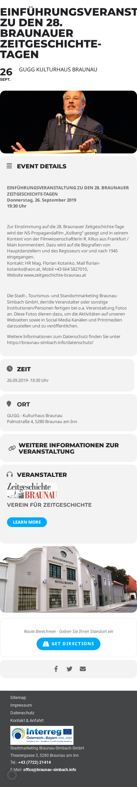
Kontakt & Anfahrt (27, 721)
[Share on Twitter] (69, 669)
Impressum (21, 705)
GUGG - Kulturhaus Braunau (35, 415)
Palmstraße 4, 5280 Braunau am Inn (42, 421)
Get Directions (73, 644)
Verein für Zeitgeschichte (49, 505)
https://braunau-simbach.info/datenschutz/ (50, 342)
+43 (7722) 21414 (34, 762)
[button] (12, 775)
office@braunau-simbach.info (49, 769)
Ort (23, 404)
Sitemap (18, 698)
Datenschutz (22, 713)
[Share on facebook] (56, 669)
